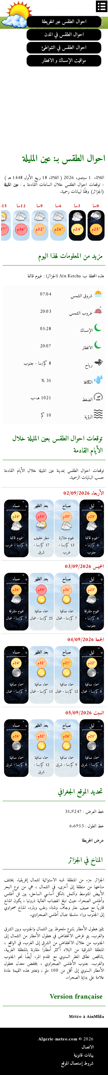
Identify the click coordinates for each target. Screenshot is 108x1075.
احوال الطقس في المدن (64, 34)
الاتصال (88, 1047)
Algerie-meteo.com (57, 1039)
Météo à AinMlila (86, 1017)
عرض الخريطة (93, 841)
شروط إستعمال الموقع (77, 1063)
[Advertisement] (54, 90)
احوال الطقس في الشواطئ (63, 47)
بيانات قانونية (84, 1055)
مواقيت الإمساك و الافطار (64, 60)
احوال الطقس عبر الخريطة (64, 21)
